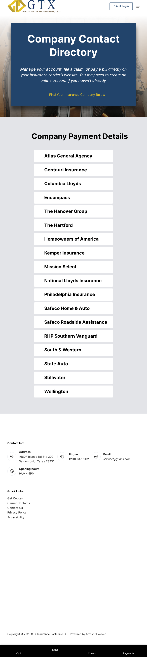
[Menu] (138, 6)
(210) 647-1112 (79, 459)
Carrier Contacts (18, 503)
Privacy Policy (17, 512)
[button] (73, 156)
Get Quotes (15, 498)
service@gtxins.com (117, 459)
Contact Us (15, 508)
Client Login (121, 6)
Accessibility (15, 517)
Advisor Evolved (96, 634)
